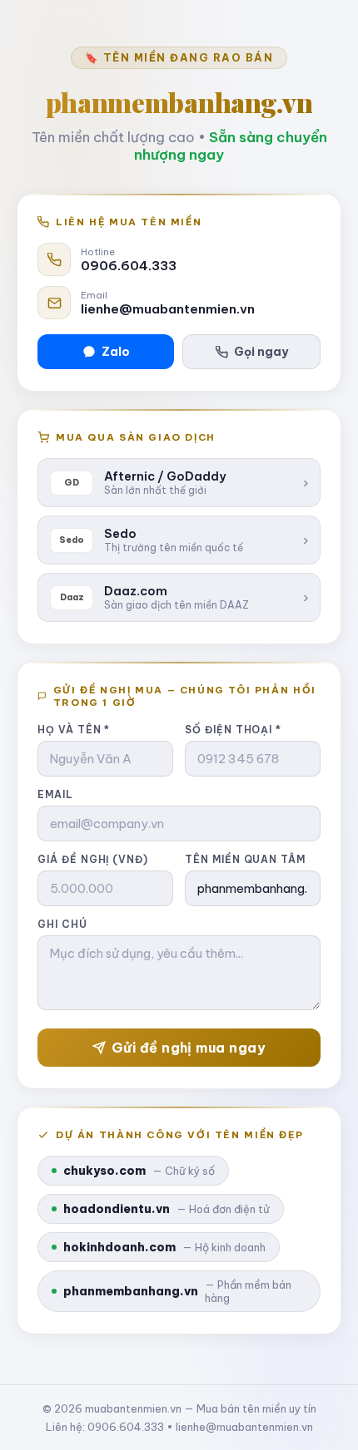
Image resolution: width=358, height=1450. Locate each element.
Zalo (116, 351)
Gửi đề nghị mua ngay (189, 1047)
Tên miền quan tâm (245, 859)
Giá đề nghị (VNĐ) (92, 859)
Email (55, 794)
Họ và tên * (73, 729)
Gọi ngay (261, 351)
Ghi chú (62, 924)
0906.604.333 (129, 266)
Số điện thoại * (233, 729)
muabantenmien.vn (133, 1408)
